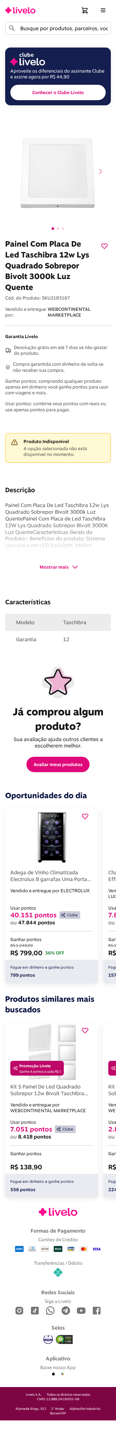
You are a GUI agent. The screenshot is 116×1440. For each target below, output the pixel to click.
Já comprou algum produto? (59, 718)
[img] (64, 1339)
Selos (58, 1327)
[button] (85, 10)
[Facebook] (97, 1311)
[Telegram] (66, 1311)
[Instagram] (19, 1311)
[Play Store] (62, 1374)
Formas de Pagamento (58, 1230)
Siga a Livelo (58, 1301)
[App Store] (53, 1374)
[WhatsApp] (50, 1311)
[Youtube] (81, 1311)
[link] (20, 10)
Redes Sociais (58, 1292)
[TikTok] (35, 1311)
